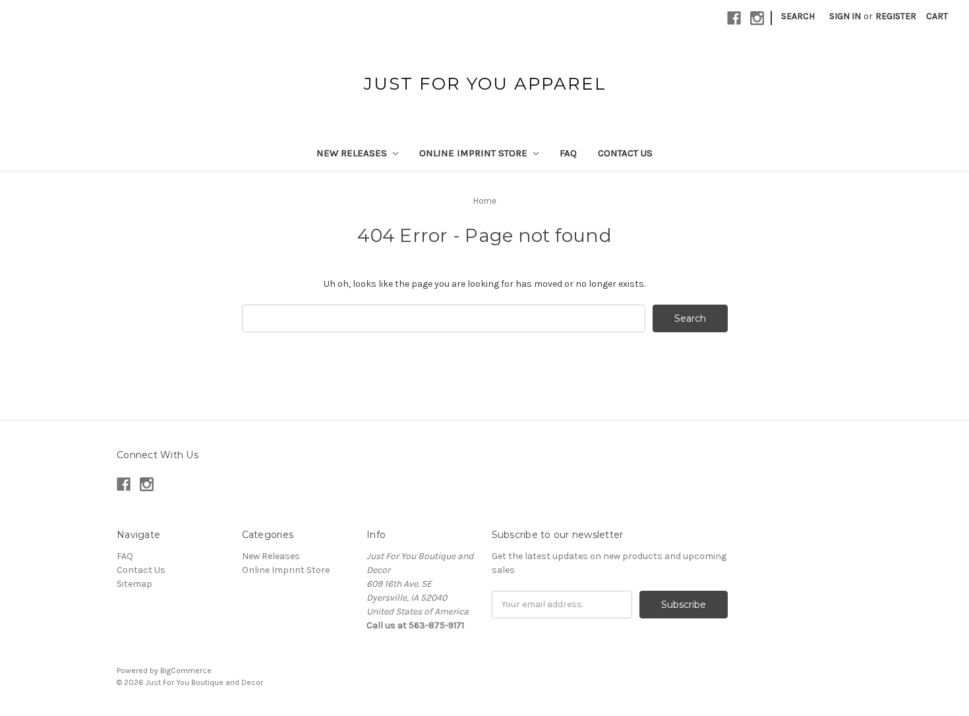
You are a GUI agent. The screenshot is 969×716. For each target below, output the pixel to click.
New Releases (353, 153)
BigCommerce (186, 670)
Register (895, 16)
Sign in (845, 16)
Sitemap (134, 583)
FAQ (568, 153)
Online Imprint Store (474, 153)
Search (798, 16)
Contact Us (625, 153)
